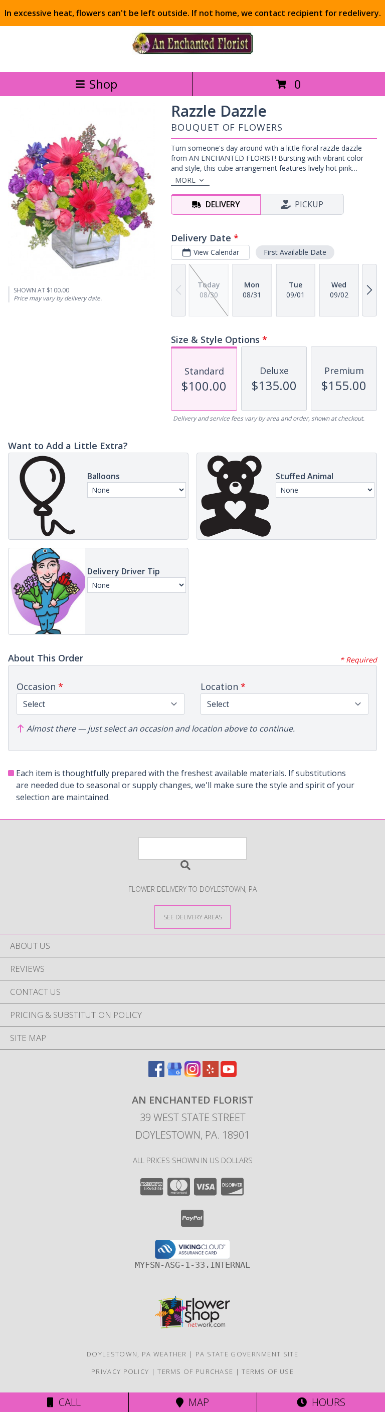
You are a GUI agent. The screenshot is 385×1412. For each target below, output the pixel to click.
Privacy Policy (120, 1371)
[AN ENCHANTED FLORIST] (192, 57)
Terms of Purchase (195, 1371)
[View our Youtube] (229, 1074)
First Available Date (295, 252)
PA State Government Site (247, 1353)
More (185, 180)
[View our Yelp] (211, 1074)
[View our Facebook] (156, 1074)
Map (196, 1402)
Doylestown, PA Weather (137, 1353)
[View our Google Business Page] (174, 1074)
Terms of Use (268, 1371)
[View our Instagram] (192, 1074)
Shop (103, 84)
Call (67, 1402)
